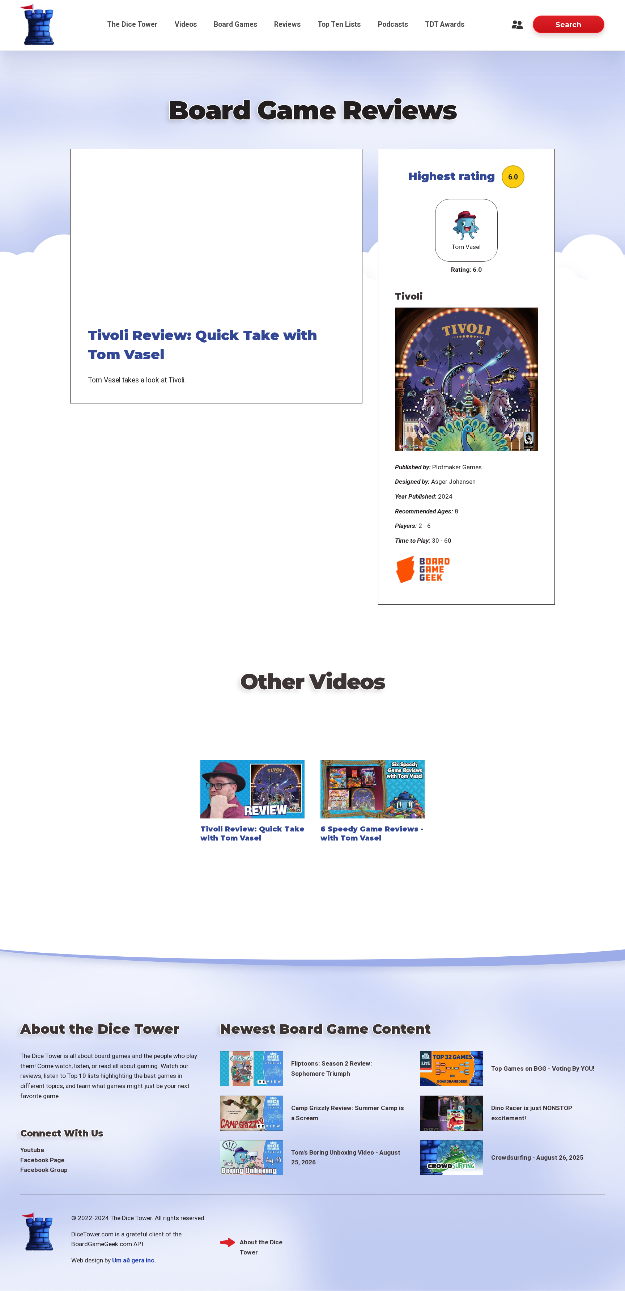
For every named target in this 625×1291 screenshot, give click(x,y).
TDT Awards (444, 24)
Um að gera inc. (134, 1260)
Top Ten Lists (339, 24)
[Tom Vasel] (466, 225)
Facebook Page (42, 1160)
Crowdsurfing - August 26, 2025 (537, 1157)
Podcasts (393, 24)
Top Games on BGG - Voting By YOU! (543, 1068)
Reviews (287, 24)
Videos (186, 24)
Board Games (235, 24)
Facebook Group (44, 1169)
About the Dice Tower (261, 1243)
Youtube (32, 1150)
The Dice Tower (132, 24)
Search (568, 24)
